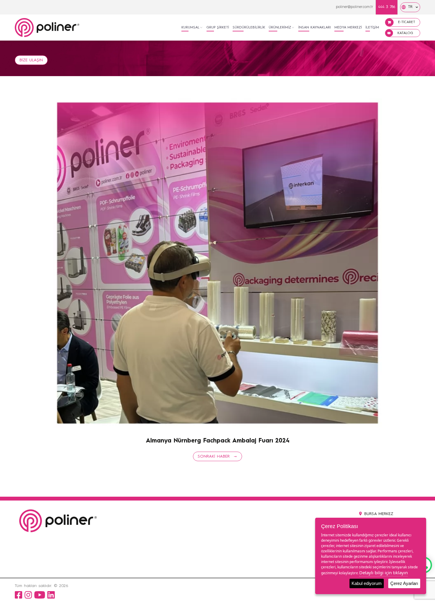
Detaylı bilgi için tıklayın (383, 572)
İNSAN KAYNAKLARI (314, 27)
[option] (217, 263)
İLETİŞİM (372, 27)
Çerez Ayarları (404, 583)
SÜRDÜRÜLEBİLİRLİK (249, 27)
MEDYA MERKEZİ (348, 27)
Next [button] (58, 433)
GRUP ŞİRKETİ (218, 27)
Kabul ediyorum (367, 583)
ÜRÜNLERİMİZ (280, 27)
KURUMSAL (190, 27)
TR (410, 7)
